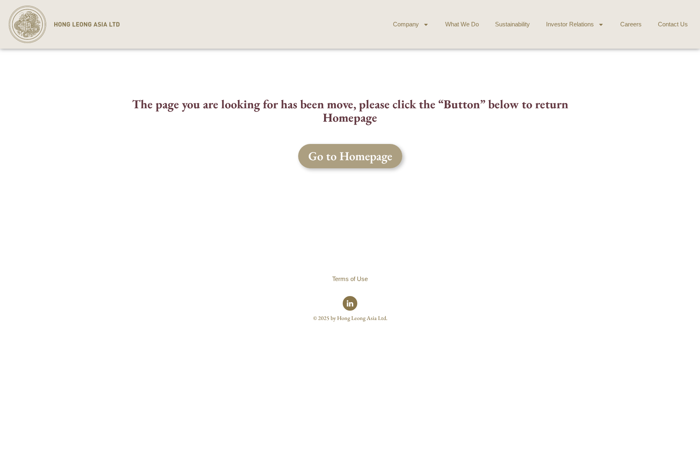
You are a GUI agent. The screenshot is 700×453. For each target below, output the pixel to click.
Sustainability (512, 24)
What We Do (462, 24)
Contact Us (673, 24)
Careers (631, 24)
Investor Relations (570, 24)
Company (406, 24)
